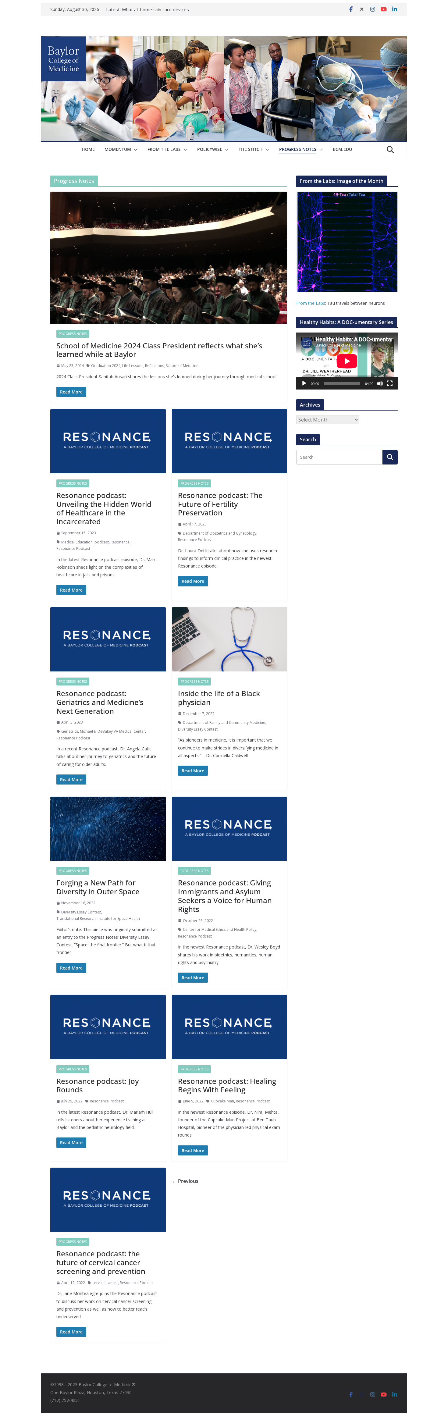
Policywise (209, 149)
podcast (101, 542)
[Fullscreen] (390, 383)
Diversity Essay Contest (198, 729)
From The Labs (164, 149)
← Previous (185, 1181)
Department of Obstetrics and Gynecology (219, 533)
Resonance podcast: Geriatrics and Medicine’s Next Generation (100, 702)
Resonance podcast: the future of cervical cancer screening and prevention (100, 1262)
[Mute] (380, 383)
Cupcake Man (222, 1101)
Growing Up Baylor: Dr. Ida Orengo (158, 9)
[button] (134, 149)
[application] (347, 361)
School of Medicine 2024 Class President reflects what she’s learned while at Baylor (159, 349)
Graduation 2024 (105, 365)
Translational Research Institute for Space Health (98, 918)
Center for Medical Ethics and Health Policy (219, 929)
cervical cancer (105, 1282)
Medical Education (77, 542)
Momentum (118, 149)
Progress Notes (297, 149)
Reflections (154, 365)
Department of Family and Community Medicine (224, 722)
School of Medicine (182, 365)
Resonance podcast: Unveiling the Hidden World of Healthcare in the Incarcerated (103, 508)
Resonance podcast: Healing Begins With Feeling (227, 1085)
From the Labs (310, 303)
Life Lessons (132, 365)
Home (88, 149)
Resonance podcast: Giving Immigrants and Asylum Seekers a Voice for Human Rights (225, 895)
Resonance (120, 542)
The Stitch (251, 149)
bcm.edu (342, 149)
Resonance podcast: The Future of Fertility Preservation (220, 504)
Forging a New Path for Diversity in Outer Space (98, 886)
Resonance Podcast (73, 548)
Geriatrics (69, 731)
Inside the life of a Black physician (219, 697)
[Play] (304, 383)
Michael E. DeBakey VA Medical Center (112, 731)
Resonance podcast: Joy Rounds (97, 1085)
